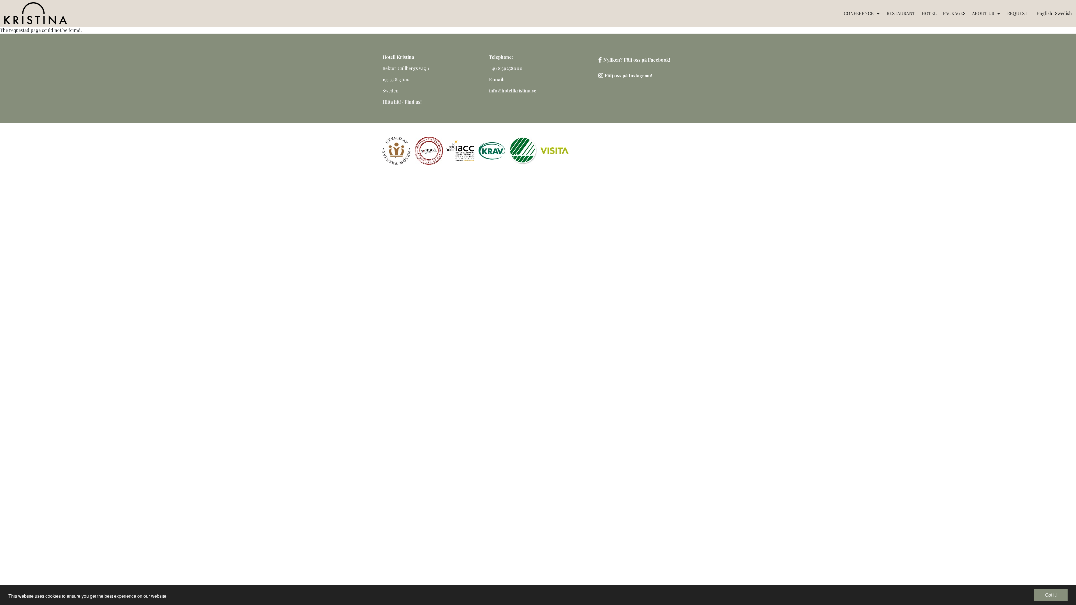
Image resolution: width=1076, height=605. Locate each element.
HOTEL (929, 13)
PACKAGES (954, 13)
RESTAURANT (901, 13)
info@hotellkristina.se (512, 91)
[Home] (35, 13)
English (1044, 13)
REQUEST (1017, 13)
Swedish (1063, 13)
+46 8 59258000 (506, 68)
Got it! (1051, 595)
